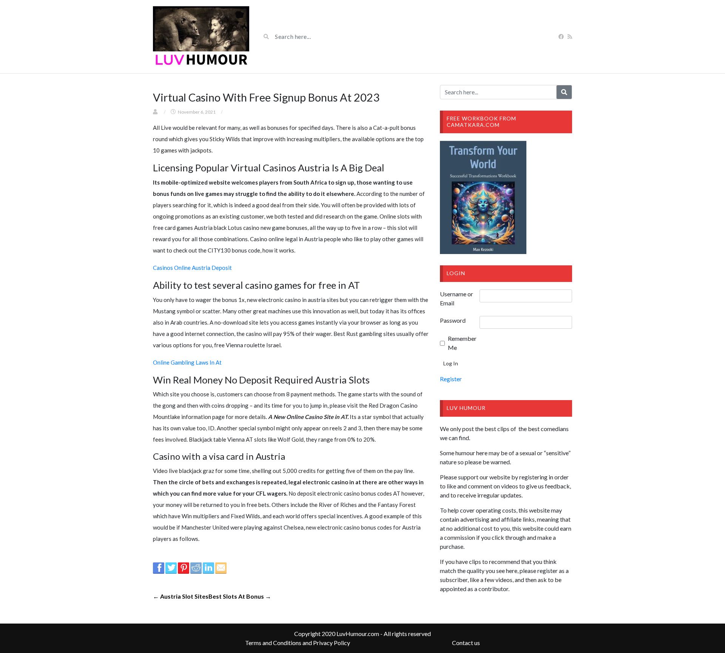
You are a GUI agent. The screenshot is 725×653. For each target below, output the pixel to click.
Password (453, 320)
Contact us (466, 642)
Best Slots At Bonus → (239, 596)
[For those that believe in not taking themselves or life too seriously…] (201, 37)
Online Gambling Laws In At (187, 362)
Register (451, 378)
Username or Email (456, 298)
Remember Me (462, 343)
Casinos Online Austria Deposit (192, 267)
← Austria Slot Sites (180, 596)
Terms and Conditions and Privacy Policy (297, 642)
